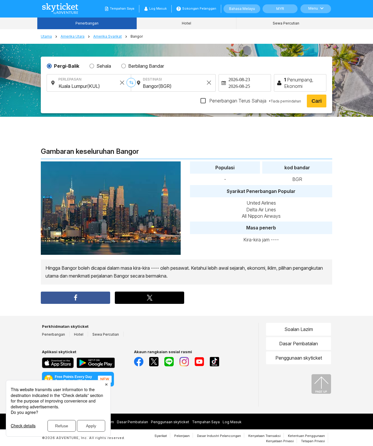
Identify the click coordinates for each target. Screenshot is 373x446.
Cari (317, 101)
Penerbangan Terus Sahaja (254, 101)
